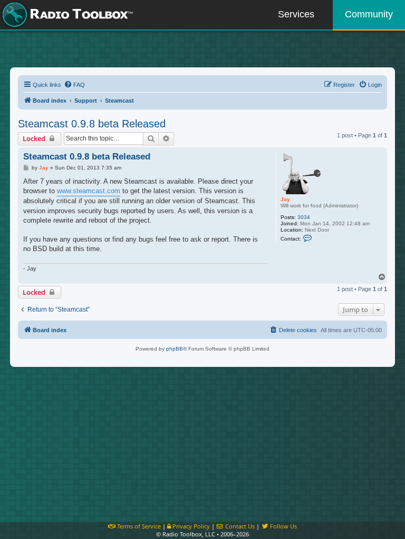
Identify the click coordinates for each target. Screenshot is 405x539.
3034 (303, 217)
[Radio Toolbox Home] (66, 14)
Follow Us (282, 526)
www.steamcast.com (88, 191)
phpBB (174, 349)
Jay (285, 199)
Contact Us (239, 526)
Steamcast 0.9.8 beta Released (92, 123)
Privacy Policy (190, 526)
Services (296, 14)
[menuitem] (74, 84)
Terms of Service (138, 526)
